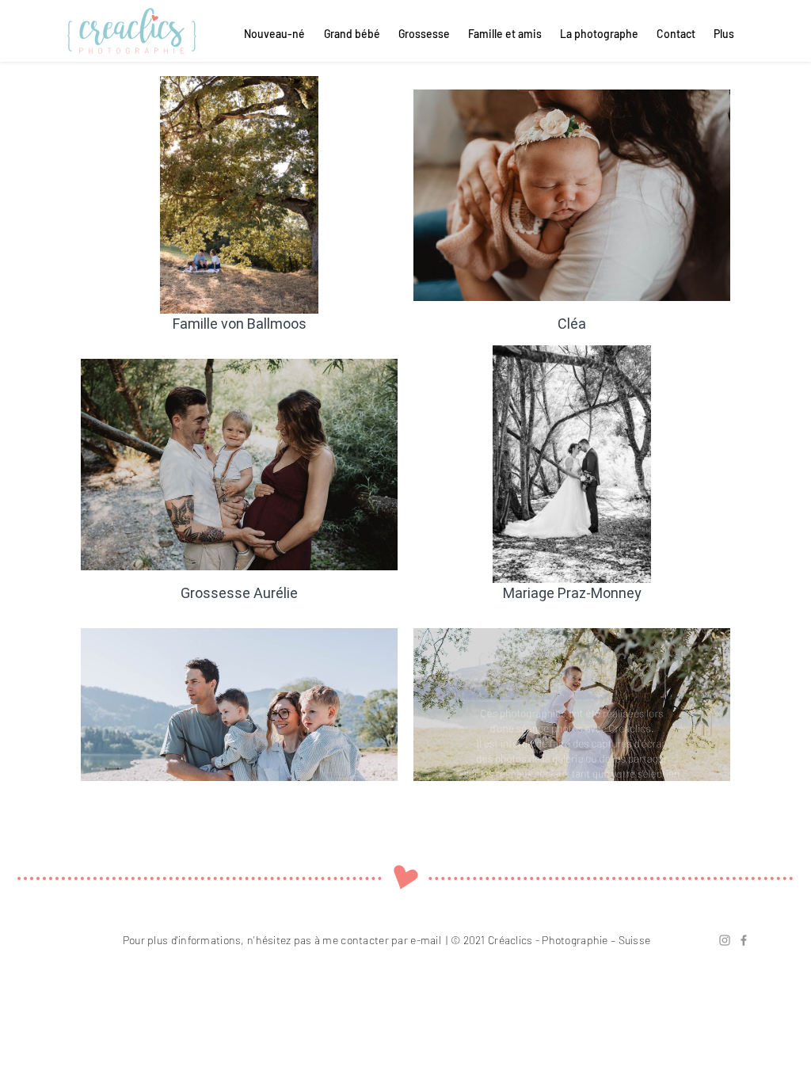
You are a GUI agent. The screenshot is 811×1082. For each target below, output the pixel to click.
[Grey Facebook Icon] (744, 940)
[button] (674, 34)
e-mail (425, 940)
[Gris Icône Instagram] (725, 940)
